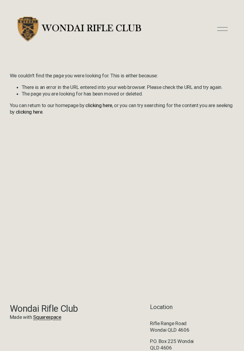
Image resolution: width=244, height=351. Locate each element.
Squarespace (47, 317)
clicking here (98, 105)
